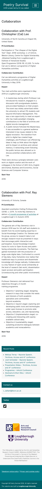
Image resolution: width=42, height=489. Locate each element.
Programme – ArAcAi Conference (18, 370)
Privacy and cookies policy (29, 471)
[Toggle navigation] (36, 5)
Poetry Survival (15, 5)
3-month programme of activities (22, 214)
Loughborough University (27, 486)
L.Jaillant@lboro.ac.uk (12, 391)
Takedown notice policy (10, 471)
